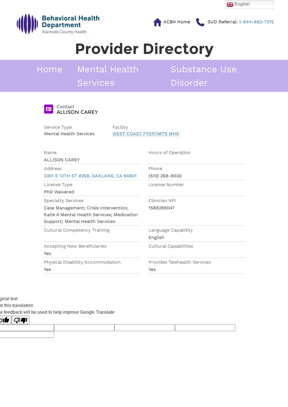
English (241, 4)
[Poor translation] (21, 320)
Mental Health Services (108, 76)
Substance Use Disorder (203, 76)
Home (49, 69)
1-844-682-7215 (241, 21)
